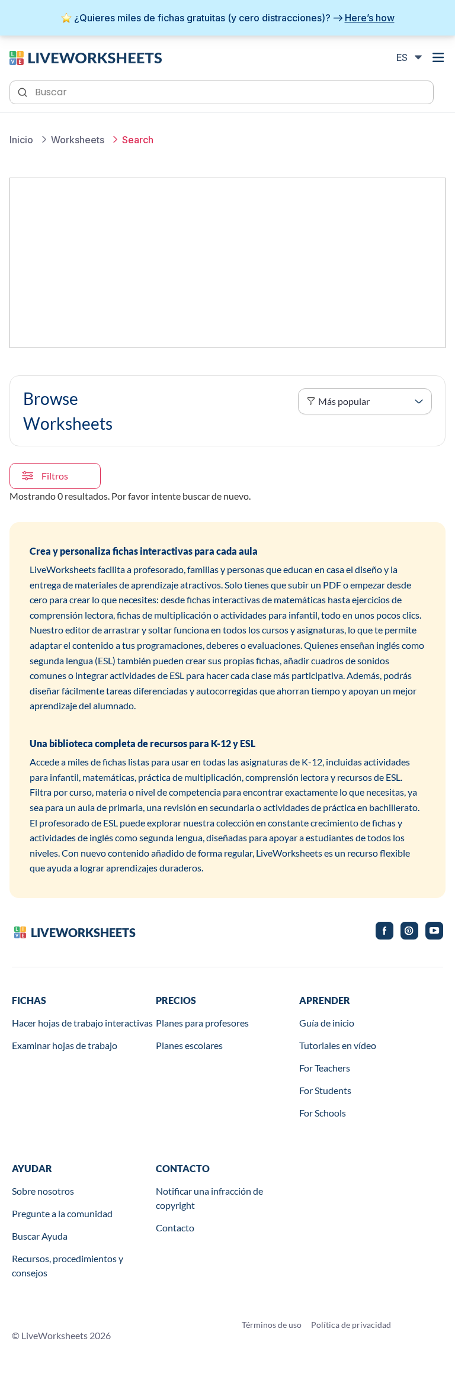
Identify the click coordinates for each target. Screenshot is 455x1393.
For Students (325, 1090)
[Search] (23, 91)
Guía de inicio (326, 1022)
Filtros (54, 475)
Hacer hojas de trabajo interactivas (82, 1022)
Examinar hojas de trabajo (64, 1045)
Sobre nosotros (43, 1190)
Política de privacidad (351, 1325)
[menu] (438, 57)
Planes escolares (189, 1045)
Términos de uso (272, 1325)
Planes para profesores (202, 1022)
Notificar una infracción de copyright (209, 1198)
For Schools (322, 1112)
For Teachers (324, 1067)
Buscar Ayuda (40, 1235)
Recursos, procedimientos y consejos (67, 1265)
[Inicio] (85, 57)
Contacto (175, 1227)
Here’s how (370, 18)
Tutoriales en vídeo (337, 1045)
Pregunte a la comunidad (62, 1213)
